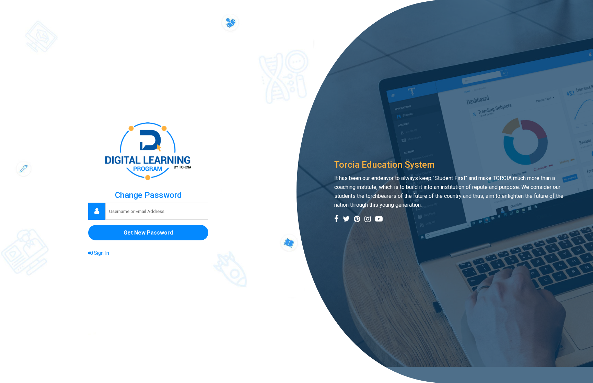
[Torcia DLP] (148, 151)
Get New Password (148, 232)
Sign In (101, 253)
